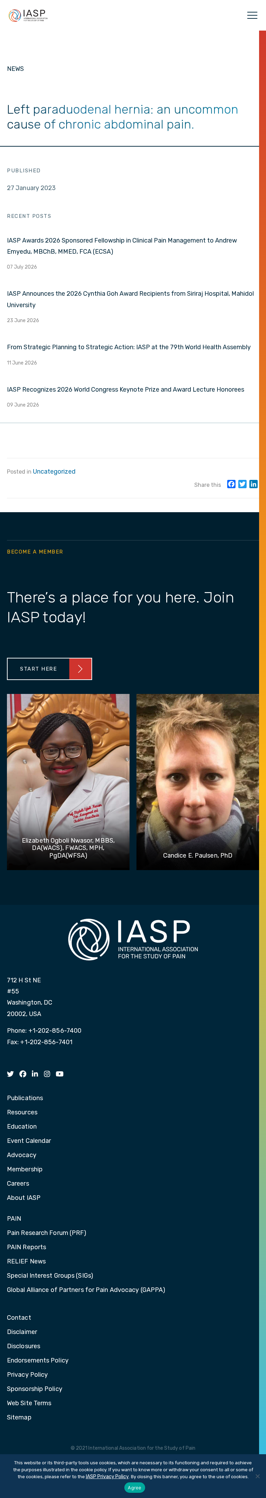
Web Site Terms (29, 1403)
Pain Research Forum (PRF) (47, 1233)
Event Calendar (29, 1141)
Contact (19, 1318)
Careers (18, 1183)
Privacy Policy (27, 1375)
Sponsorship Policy (34, 1389)
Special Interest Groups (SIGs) (50, 1275)
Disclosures (23, 1346)
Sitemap (19, 1417)
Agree (134, 1487)
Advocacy (21, 1155)
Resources (22, 1112)
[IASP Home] (28, 15)
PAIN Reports (26, 1247)
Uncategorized (54, 471)
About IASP (24, 1198)
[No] (257, 1476)
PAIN (14, 1218)
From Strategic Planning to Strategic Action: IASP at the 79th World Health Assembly (129, 347)
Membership (25, 1169)
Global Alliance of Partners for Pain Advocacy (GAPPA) (86, 1290)
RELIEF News (26, 1261)
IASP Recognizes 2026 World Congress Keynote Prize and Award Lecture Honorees (125, 389)
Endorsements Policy (38, 1360)
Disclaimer (22, 1332)
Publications (25, 1098)
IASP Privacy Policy (107, 1477)
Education (22, 1126)
